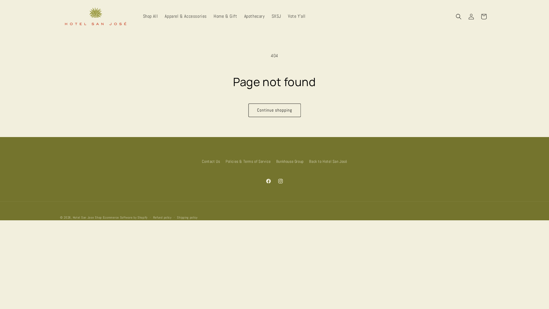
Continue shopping (274, 110)
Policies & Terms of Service (248, 161)
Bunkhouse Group (290, 161)
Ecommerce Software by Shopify (125, 217)
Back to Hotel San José (328, 161)
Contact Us (211, 161)
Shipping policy (187, 217)
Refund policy (162, 217)
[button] (458, 16)
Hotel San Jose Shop (87, 217)
